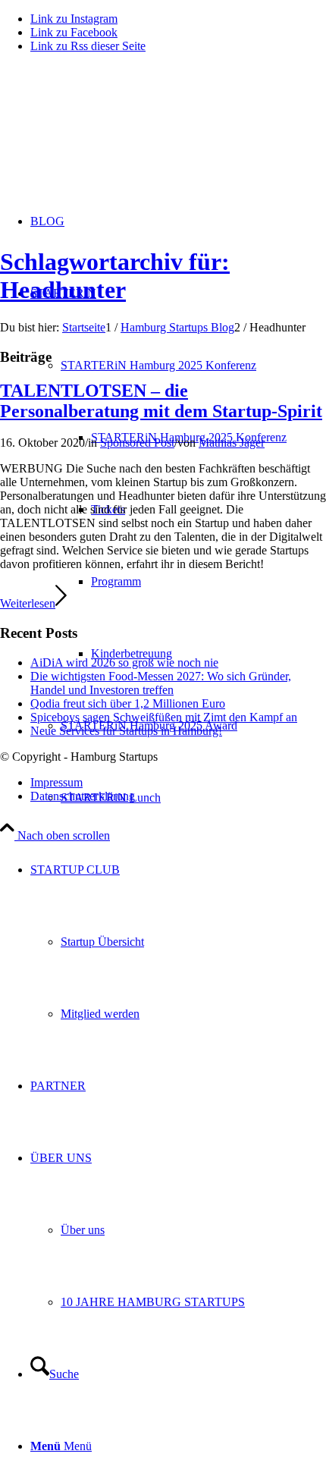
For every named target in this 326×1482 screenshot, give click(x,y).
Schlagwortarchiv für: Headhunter (115, 275)
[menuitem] (178, 942)
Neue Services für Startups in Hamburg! (126, 730)
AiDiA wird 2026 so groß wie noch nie (124, 662)
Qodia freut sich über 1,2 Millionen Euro (127, 703)
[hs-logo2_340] (113, 136)
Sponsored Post (137, 442)
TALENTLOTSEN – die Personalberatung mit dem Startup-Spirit (161, 401)
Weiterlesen (27, 603)
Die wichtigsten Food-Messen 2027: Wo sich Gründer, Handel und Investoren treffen (160, 683)
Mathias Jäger (232, 442)
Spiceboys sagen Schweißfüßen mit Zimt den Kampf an (163, 717)
